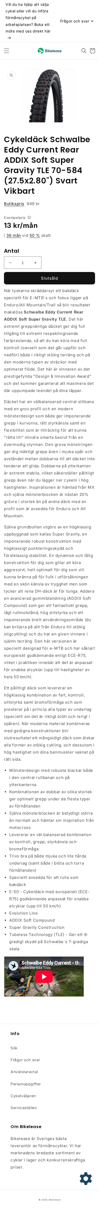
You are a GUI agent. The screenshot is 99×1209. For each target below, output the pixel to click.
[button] (6, 51)
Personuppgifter (26, 1084)
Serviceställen (24, 1107)
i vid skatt (27, 235)
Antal (11, 251)
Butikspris (14, 203)
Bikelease (54, 1199)
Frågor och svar (25, 1060)
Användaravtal (24, 1071)
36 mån (13, 235)
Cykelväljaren (23, 1095)
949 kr (22, 203)
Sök (14, 1048)
